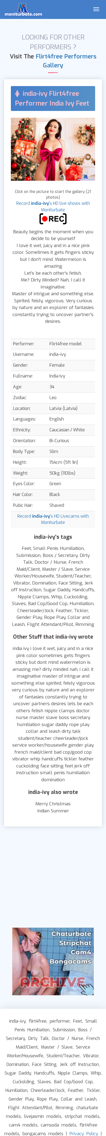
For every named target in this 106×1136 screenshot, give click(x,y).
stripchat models (82, 1116)
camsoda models (58, 1125)
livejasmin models (42, 1116)
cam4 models (23, 1125)
